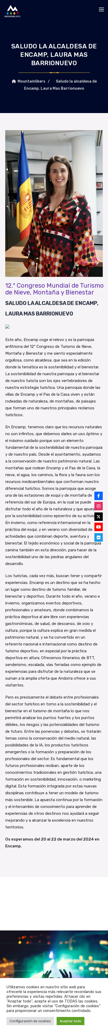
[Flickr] (98, 537)
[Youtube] (98, 527)
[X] (98, 516)
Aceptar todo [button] (70, 1021)
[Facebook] (98, 496)
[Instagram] (98, 506)
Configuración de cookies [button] (30, 1021)
